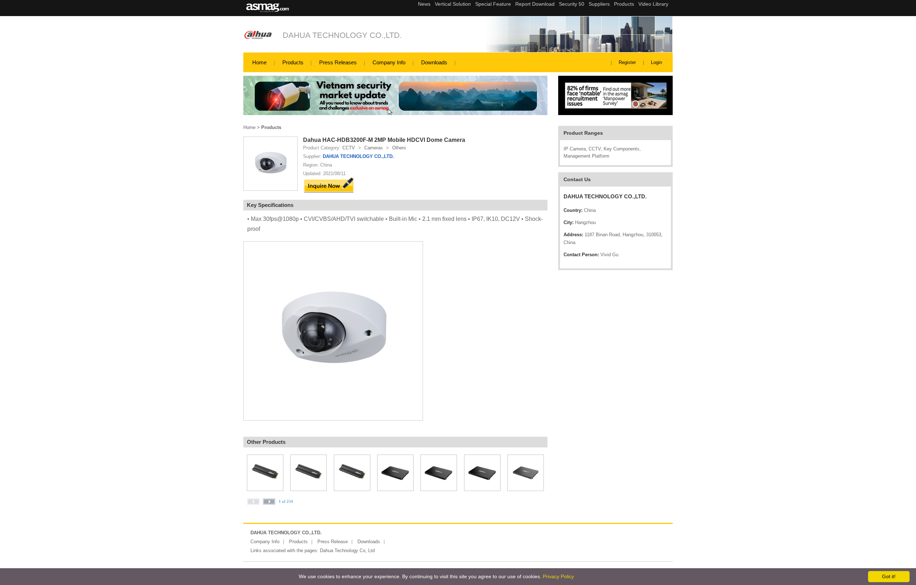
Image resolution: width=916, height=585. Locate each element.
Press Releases (338, 62)
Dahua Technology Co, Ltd (347, 550)
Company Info (388, 62)
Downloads (434, 62)
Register (627, 62)
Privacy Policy (558, 576)
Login (656, 62)
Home (259, 62)
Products (292, 62)
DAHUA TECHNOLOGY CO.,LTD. (342, 35)
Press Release (332, 541)
